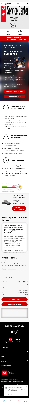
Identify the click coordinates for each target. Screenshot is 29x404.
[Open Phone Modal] (23, 4)
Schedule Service (14, 304)
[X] (16, 332)
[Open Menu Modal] (2, 4)
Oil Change (8, 34)
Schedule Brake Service (19, 208)
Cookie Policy (11, 384)
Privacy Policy (4, 384)
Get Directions (14, 299)
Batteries (20, 34)
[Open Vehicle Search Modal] (11, 400)
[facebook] (12, 332)
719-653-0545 (12, 269)
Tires (8, 31)
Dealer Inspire (20, 381)
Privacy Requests (18, 384)
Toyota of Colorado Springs (14, 379)
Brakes (20, 31)
